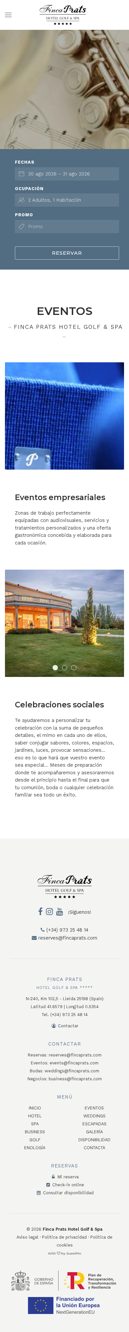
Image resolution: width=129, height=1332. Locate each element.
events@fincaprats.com (74, 1062)
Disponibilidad (94, 1139)
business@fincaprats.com (75, 1078)
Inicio (35, 1107)
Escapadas (94, 1123)
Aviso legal (27, 1237)
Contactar (67, 1025)
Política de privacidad (64, 1237)
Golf (34, 1139)
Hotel (35, 1115)
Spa (35, 1123)
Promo (24, 214)
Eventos (94, 1107)
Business (35, 1131)
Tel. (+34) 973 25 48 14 (65, 1014)
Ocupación (29, 188)
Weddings (94, 1115)
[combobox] (67, 173)
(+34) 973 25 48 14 (66, 930)
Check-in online (67, 1184)
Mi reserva (67, 1176)
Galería (94, 1131)
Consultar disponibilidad (68, 1192)
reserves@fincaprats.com (67, 938)
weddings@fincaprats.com (72, 1070)
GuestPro (73, 1253)
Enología (34, 1147)
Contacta (94, 1147)
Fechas (24, 162)
